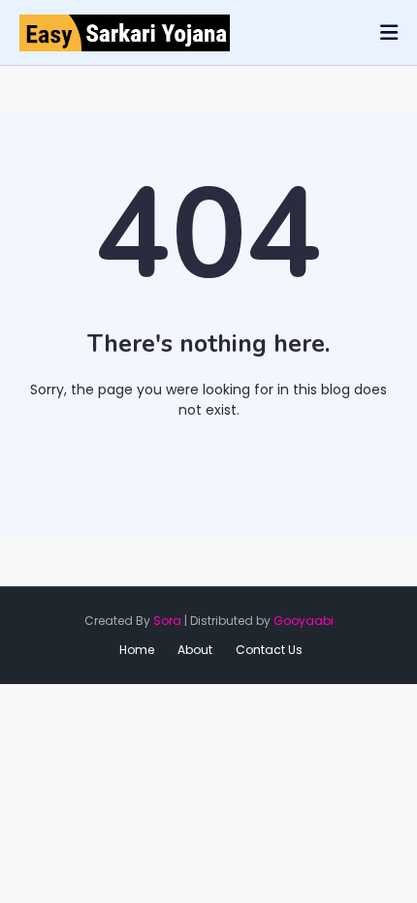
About (194, 649)
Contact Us (269, 649)
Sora (167, 620)
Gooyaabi (303, 620)
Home (216, 449)
